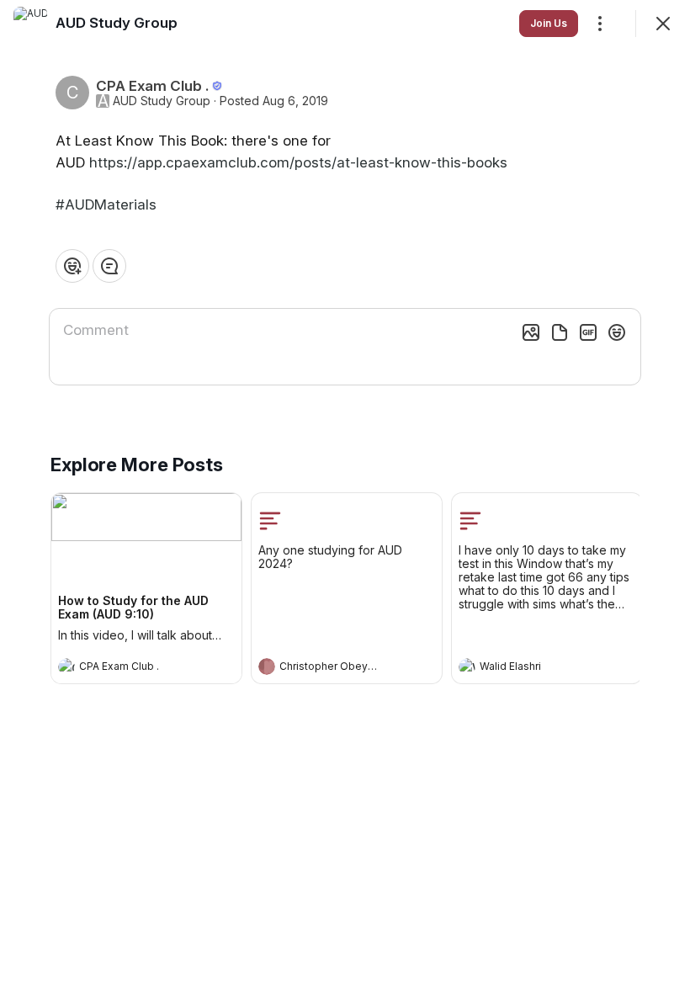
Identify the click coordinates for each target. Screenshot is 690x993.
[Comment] (109, 266)
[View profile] (66, 666)
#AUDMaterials (106, 204)
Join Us (548, 23)
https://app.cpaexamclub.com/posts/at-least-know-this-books (298, 162)
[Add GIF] (588, 332)
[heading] (129, 668)
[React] (72, 266)
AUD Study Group (161, 101)
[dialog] (345, 496)
